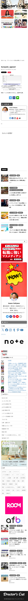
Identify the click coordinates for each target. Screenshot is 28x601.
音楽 (3, 493)
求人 (3, 490)
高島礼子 (8, 493)
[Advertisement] (14, 43)
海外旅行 (8, 490)
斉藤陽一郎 (4, 484)
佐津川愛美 (22, 477)
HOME (9, 360)
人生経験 (9, 477)
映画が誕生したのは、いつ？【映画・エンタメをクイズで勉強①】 (18, 567)
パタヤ (22, 474)
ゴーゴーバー (16, 471)
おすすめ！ (4, 471)
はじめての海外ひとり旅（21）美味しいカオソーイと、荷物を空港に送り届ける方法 (18, 217)
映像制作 (11, 484)
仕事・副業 (15, 477)
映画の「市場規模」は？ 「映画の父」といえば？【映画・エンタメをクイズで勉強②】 (17, 384)
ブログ (3, 477)
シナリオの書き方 (6, 474)
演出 (13, 490)
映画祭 (19, 487)
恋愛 (23, 481)
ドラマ (17, 474)
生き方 (18, 490)
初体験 (13, 481)
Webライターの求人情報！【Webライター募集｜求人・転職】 (17, 554)
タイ (13, 474)
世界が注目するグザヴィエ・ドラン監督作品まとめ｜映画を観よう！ (18, 180)
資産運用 (24, 490)
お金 (10, 471)
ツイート (3, 334)
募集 (18, 481)
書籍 (24, 487)
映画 (16, 484)
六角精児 (8, 481)
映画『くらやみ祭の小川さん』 (8, 487)
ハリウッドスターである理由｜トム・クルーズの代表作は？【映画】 (18, 205)
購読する (6, 322)
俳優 (3, 481)
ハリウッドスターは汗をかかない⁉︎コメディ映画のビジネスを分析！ (17, 579)
